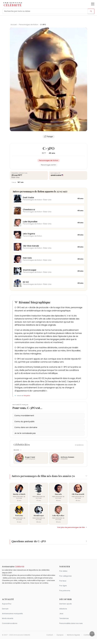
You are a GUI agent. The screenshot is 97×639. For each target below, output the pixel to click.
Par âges (63, 586)
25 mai (14, 175)
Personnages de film (48, 165)
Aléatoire (63, 609)
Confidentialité (89, 635)
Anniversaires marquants (12, 613)
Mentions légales (73, 635)
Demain (5, 609)
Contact (49, 635)
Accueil (14, 24)
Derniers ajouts (65, 604)
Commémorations (9, 623)
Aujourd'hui (6, 604)
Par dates (63, 571)
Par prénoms (64, 590)
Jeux (61, 613)
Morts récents (7, 618)
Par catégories (65, 576)
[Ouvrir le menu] (92, 4)
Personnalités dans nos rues (71, 623)
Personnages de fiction (28, 24)
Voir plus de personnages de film (71, 527)
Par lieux (62, 581)
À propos (60, 635)
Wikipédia (26, 396)
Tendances (64, 618)
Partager (50, 136)
